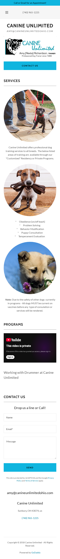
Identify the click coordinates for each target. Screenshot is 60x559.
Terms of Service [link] (31, 481)
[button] (7, 12)
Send (29, 467)
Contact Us (30, 65)
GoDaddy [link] (35, 552)
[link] (30, 26)
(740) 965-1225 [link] (30, 12)
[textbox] (30, 417)
